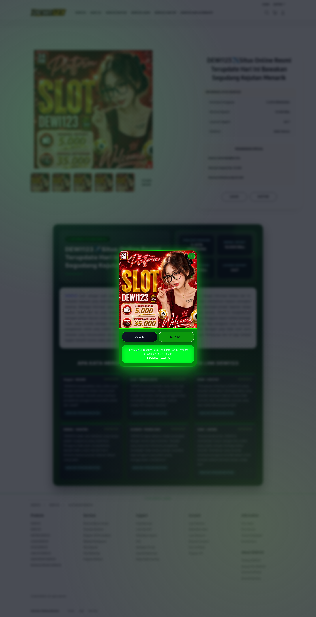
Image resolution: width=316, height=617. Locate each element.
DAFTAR (176, 336)
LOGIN (140, 336)
